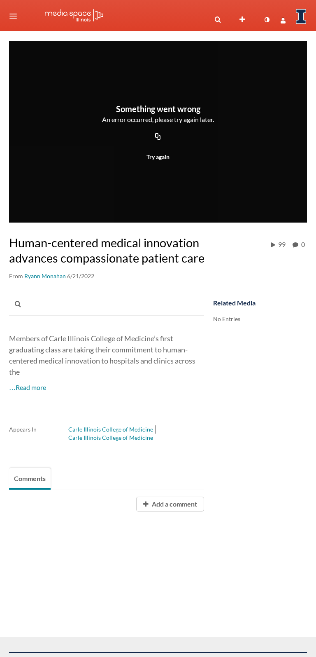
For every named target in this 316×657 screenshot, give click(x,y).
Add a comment (174, 504)
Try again (158, 156)
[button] (15, 16)
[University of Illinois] (301, 16)
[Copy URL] (158, 137)
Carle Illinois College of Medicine (110, 429)
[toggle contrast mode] (266, 19)
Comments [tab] (30, 478)
